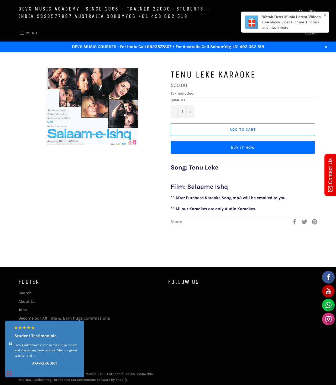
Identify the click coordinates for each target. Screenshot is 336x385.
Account (311, 33)
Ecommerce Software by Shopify (102, 380)
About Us (26, 301)
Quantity (178, 100)
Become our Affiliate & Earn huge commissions (64, 318)
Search (25, 292)
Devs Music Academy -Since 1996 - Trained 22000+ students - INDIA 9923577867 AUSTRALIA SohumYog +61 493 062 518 (114, 12)
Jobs (22, 309)
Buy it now (243, 148)
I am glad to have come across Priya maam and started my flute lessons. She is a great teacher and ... (45, 349)
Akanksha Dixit (44, 363)
